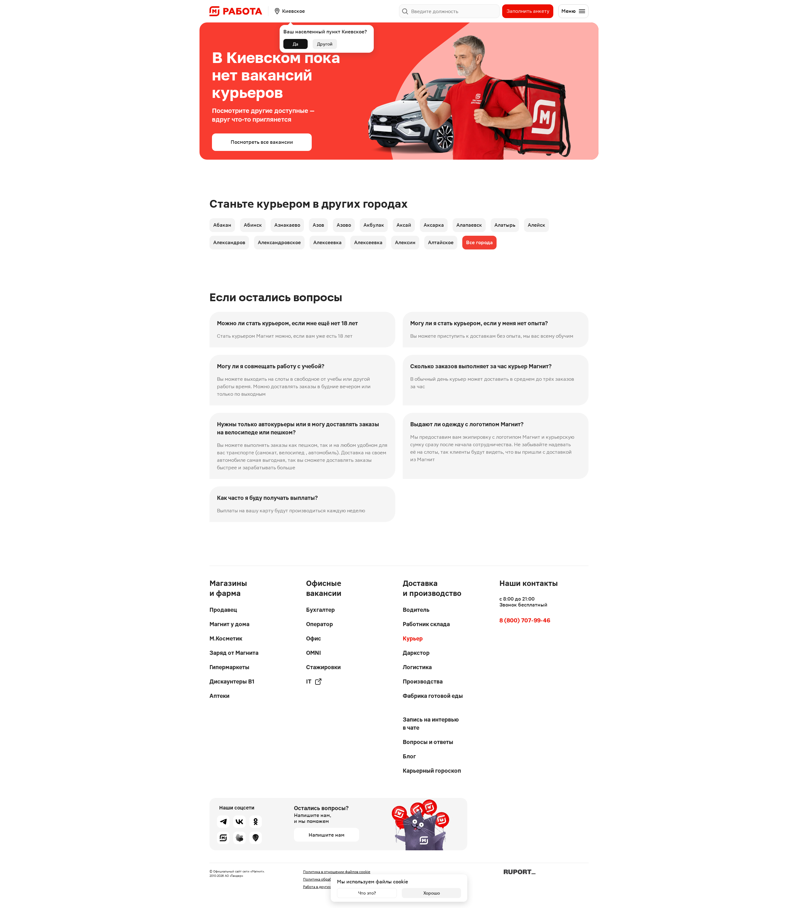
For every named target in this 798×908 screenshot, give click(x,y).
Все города (479, 242)
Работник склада (426, 624)
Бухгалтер (320, 609)
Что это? (367, 893)
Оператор (319, 624)
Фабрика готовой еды (433, 696)
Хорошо (431, 893)
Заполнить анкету (528, 11)
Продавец (223, 609)
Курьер (413, 638)
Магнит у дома (229, 624)
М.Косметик (225, 638)
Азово (344, 225)
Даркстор (416, 653)
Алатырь (504, 225)
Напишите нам (326, 835)
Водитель (416, 609)
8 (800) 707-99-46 (524, 620)
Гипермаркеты (229, 667)
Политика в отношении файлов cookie (336, 872)
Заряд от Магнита (233, 653)
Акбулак (373, 225)
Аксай (404, 225)
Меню (568, 11)
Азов (318, 225)
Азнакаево (287, 225)
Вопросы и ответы (428, 742)
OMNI (313, 653)
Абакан (222, 225)
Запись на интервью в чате (431, 723)
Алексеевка (327, 242)
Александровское (279, 242)
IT (308, 681)
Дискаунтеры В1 (231, 681)
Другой (325, 43)
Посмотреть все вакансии (262, 142)
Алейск (536, 225)
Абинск (253, 225)
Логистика (417, 667)
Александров (229, 242)
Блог (409, 756)
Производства (423, 681)
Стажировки (323, 667)
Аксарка (434, 225)
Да (295, 43)
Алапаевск (469, 225)
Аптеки (219, 696)
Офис (313, 638)
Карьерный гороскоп (432, 770)
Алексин (405, 242)
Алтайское (441, 242)
